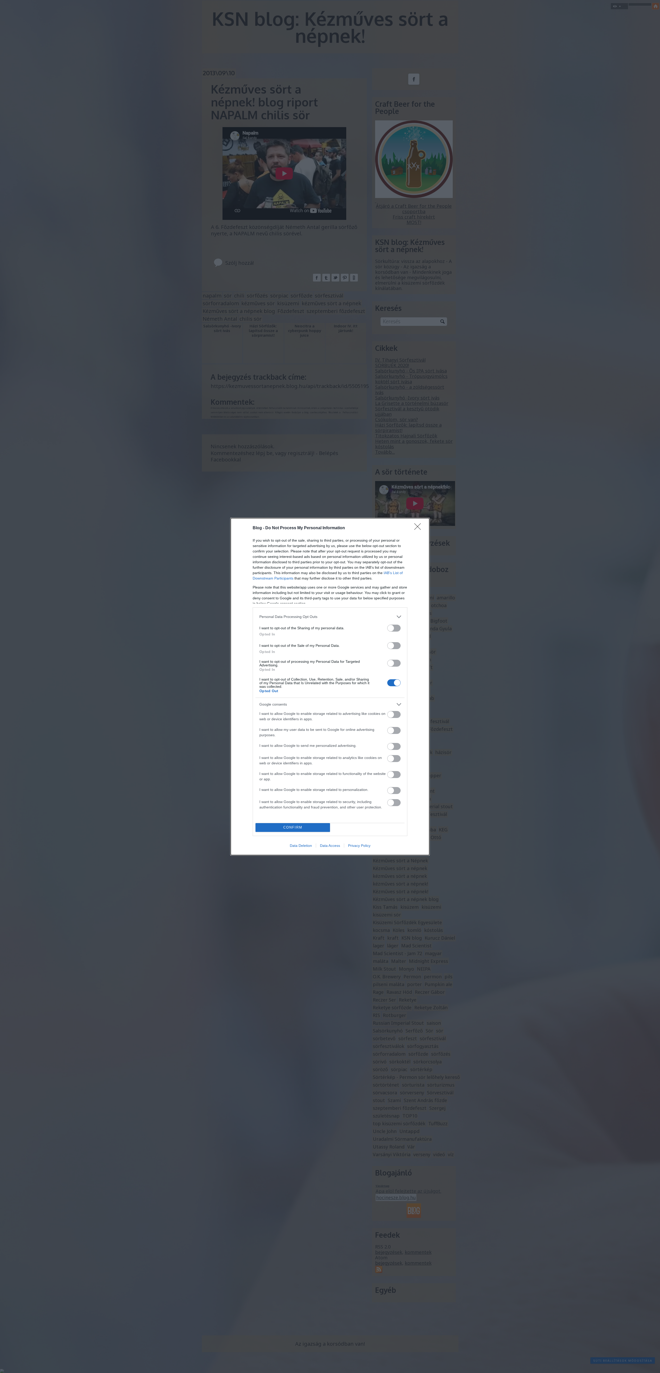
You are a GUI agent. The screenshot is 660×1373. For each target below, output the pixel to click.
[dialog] (330, 686)
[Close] (419, 528)
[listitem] (330, 616)
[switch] (394, 628)
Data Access (330, 845)
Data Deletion (301, 845)
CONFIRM (292, 827)
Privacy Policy (359, 845)
